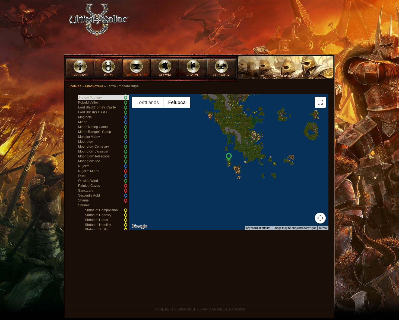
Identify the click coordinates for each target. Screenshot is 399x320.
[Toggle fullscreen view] (320, 102)
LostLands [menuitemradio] (148, 102)
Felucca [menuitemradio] (177, 102)
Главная (75, 86)
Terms (323, 227)
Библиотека (94, 86)
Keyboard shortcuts (258, 227)
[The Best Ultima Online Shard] (97, 22)
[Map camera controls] (320, 218)
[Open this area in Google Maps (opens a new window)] (139, 226)
